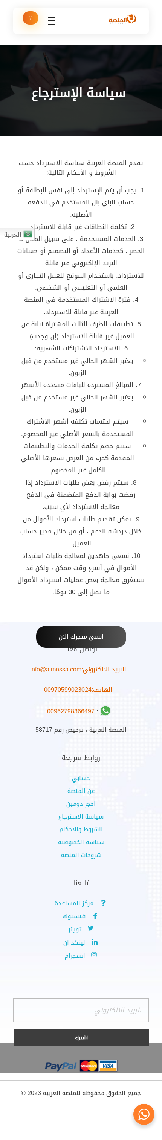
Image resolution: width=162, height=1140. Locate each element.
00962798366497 (71, 711)
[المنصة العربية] (122, 19)
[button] (81, 637)
